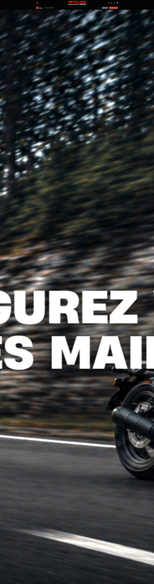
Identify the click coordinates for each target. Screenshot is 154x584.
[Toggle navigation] (37, 3)
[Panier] (111, 3)
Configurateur (114, 8)
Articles (105, 8)
